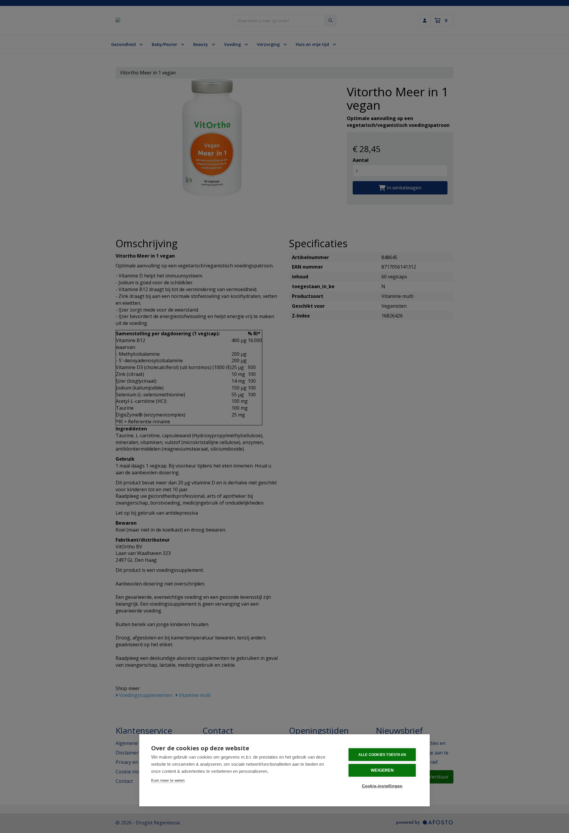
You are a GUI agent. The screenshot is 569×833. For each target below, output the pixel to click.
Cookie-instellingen (382, 786)
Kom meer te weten (168, 780)
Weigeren (382, 770)
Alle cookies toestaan (382, 755)
